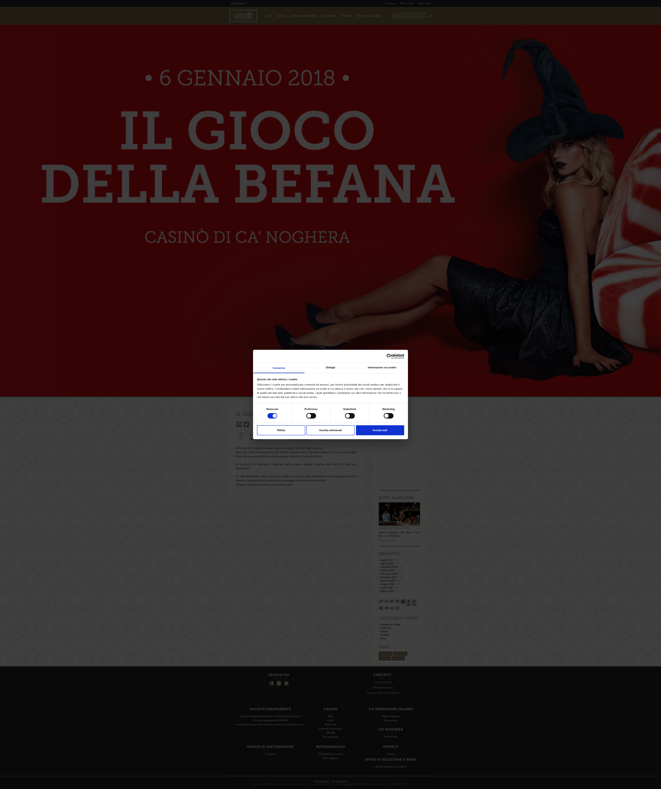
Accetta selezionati (330, 430)
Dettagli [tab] (330, 367)
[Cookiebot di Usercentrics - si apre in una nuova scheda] (389, 356)
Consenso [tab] (279, 367)
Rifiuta (281, 430)
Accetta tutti (380, 430)
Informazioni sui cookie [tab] (382, 367)
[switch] (311, 416)
